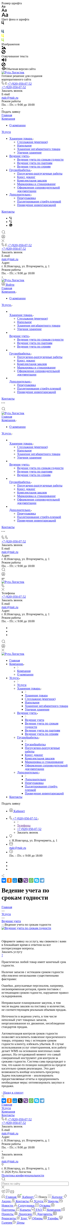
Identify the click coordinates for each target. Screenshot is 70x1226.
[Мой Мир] (14, 880)
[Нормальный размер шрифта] (4, 10)
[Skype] (36, 880)
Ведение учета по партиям (34, 163)
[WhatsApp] (31, 880)
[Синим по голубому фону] (3, 32)
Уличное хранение (29, 152)
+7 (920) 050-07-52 (19, 83)
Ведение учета (19, 156)
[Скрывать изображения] (3, 52)
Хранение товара (21, 138)
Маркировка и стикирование (36, 184)
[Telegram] (42, 880)
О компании (17, 125)
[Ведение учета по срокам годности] (26, 928)
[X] (20, 880)
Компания (8, 118)
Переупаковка (26, 198)
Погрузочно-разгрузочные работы (39, 173)
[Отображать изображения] (4, 48)
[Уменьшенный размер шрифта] (3, 6)
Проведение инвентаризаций (36, 205)
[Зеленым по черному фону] (3, 40)
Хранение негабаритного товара (38, 149)
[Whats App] (10, 225)
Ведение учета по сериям (34, 166)
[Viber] (10, 218)
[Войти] (3, 237)
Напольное (24, 145)
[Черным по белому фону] (3, 23)
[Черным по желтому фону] (3, 36)
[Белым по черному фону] (3, 28)
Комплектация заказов (32, 180)
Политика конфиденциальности (23, 1175)
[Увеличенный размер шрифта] (5, 15)
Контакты (8, 211)
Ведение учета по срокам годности (40, 159)
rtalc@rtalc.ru (10, 97)
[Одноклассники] (9, 880)
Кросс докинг (26, 177)
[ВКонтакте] (4, 880)
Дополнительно (20, 194)
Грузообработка (20, 170)
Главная (7, 115)
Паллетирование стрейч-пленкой (39, 201)
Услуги (6, 132)
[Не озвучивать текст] (3, 65)
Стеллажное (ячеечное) (32, 142)
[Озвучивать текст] (4, 60)
